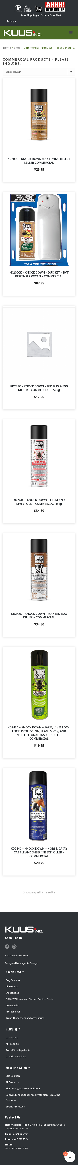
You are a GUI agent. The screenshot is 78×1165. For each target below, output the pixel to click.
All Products (12, 986)
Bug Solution (13, 980)
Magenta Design (29, 963)
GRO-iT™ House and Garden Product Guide (30, 999)
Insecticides (12, 992)
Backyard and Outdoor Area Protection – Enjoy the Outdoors (33, 1097)
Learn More (12, 1037)
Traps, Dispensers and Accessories (25, 1018)
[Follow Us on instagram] (14, 946)
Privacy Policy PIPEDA (16, 955)
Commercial (12, 1005)
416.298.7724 (21, 1139)
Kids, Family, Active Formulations (23, 1088)
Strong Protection (15, 1106)
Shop (17, 47)
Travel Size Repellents (18, 1050)
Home (7, 47)
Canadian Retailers (16, 1056)
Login (13, 21)
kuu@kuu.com (20, 1134)
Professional (13, 1011)
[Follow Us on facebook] (7, 946)
